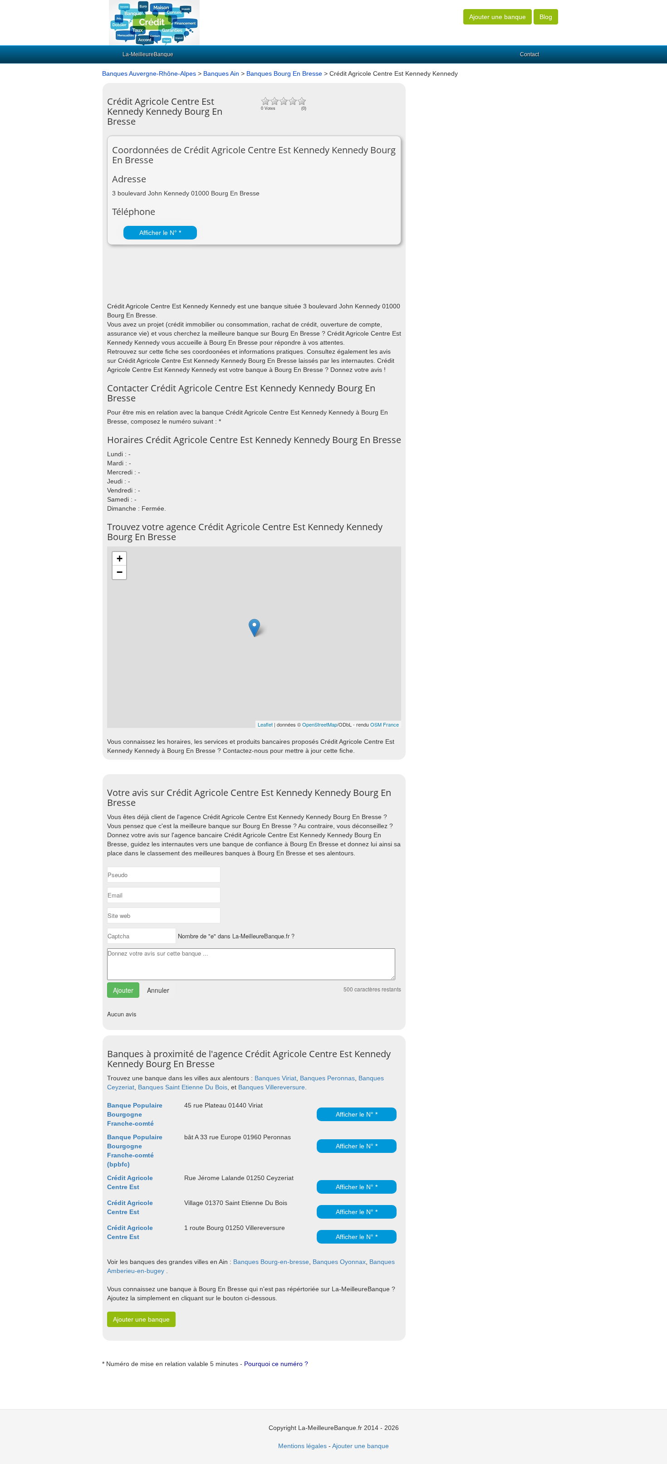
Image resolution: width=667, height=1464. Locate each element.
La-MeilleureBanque (148, 54)
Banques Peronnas (327, 1078)
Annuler (158, 990)
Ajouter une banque (497, 16)
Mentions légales (302, 1445)
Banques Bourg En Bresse (284, 73)
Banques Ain (221, 73)
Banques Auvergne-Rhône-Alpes (149, 73)
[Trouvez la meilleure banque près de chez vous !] (154, 22)
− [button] (120, 572)
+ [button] (120, 558)
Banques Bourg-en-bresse (271, 1261)
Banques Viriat (275, 1078)
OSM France (384, 724)
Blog (545, 16)
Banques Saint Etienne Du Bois (182, 1087)
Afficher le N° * (160, 232)
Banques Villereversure (271, 1087)
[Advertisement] (213, 279)
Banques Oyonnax (339, 1261)
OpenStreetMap (319, 724)
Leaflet (265, 724)
